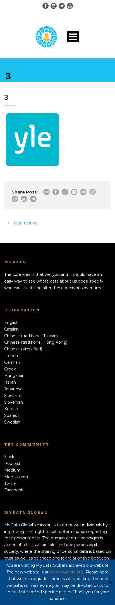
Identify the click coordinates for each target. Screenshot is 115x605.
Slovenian (13, 402)
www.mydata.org (66, 572)
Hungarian (14, 375)
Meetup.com (17, 476)
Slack (9, 456)
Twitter (11, 483)
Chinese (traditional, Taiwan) (31, 335)
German (12, 362)
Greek (10, 369)
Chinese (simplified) (23, 348)
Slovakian (13, 395)
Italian (10, 382)
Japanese (13, 388)
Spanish (11, 415)
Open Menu (73, 36)
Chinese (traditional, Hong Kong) (35, 342)
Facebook (13, 489)
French (11, 355)
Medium (12, 470)
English (11, 322)
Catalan (11, 329)
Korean (11, 408)
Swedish (12, 422)
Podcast (12, 463)
